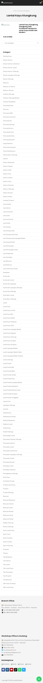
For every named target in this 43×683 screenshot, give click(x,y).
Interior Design (7, 166)
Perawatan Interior (9, 443)
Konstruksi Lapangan (9, 284)
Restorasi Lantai (8, 515)
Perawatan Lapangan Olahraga (12, 454)
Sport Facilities (7, 538)
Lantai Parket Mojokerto (10, 386)
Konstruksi (6, 276)
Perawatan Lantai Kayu (10, 451)
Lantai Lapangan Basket (10, 348)
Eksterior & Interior (9, 86)
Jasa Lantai (6, 215)
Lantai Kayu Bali (8, 314)
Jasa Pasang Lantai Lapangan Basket (14, 238)
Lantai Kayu (6, 306)
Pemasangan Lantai (9, 435)
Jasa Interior (7, 208)
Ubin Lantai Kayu (8, 587)
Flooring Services (8, 132)
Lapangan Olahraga (9, 405)
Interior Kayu (7, 181)
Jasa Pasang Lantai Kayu (10, 234)
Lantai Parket (7, 363)
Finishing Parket (8, 105)
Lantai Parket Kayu (9, 378)
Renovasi (6, 496)
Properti (5, 488)
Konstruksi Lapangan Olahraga (12, 287)
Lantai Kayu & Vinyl (9, 310)
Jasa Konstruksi (8, 212)
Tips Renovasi (7, 579)
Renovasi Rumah (8, 511)
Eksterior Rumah (8, 90)
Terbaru (5, 553)
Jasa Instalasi (7, 204)
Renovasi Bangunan (9, 500)
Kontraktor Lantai (8, 295)
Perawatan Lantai (8, 447)
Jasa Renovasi (7, 261)
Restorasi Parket (8, 519)
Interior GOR (7, 170)
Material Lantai (7, 424)
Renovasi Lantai (8, 507)
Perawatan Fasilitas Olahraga (12, 439)
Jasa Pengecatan (8, 253)
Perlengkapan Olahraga (10, 473)
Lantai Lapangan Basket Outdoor (13, 356)
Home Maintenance (9, 151)
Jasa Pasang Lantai (8, 230)
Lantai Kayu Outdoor (9, 341)
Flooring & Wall (8, 113)
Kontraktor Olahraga (9, 299)
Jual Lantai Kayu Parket (10, 268)
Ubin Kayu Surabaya (9, 583)
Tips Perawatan (8, 572)
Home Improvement (9, 147)
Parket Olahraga (8, 432)
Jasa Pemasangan (8, 246)
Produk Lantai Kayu (9, 485)
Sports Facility (7, 542)
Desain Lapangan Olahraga (11, 75)
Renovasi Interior (8, 504)
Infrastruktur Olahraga (10, 155)
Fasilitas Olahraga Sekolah (11, 98)
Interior (5, 158)
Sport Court (6, 534)
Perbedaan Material (9, 469)
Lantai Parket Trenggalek (10, 397)
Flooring (5, 109)
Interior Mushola (8, 185)
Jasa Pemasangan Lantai (10, 249)
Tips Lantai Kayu (8, 568)
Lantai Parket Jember (9, 375)
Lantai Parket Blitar (9, 371)
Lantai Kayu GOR (8, 325)
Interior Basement (8, 162)
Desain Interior (7, 60)
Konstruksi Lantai (8, 280)
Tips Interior (7, 561)
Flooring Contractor (9, 117)
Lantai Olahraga (8, 359)
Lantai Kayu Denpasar (10, 322)
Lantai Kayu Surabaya (9, 344)
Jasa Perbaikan (7, 257)
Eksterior (6, 83)
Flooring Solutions (8, 136)
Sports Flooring (8, 545)
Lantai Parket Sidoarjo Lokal (11, 390)
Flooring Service (8, 128)
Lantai (5, 303)
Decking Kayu (7, 56)
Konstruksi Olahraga (9, 291)
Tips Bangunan (7, 557)
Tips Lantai (6, 564)
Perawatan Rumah (8, 462)
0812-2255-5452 (14, 610)
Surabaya (6, 549)
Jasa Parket (6, 223)
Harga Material (7, 143)
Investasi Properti (8, 200)
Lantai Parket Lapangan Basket (12, 382)
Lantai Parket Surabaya (10, 394)
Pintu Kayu (6, 477)
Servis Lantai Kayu (8, 530)
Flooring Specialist (9, 139)
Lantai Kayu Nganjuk (9, 333)
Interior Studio (7, 196)
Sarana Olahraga (8, 526)
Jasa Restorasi (7, 265)
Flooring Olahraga (8, 124)
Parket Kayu (7, 428)
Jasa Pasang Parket (9, 242)
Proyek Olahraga (8, 492)
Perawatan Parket (8, 458)
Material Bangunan (9, 420)
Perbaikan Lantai (8, 466)
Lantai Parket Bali (8, 367)
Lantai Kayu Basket (9, 318)
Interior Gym (7, 174)
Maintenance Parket (9, 416)
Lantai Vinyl (6, 401)
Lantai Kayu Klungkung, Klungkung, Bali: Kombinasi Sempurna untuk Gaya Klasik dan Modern (28, 28)
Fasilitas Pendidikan (9, 102)
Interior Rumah (8, 193)
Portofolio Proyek (8, 481)
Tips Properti (7, 576)
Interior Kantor (8, 177)
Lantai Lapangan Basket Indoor (12, 352)
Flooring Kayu (7, 120)
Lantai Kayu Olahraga (9, 337)
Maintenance (7, 413)
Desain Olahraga (8, 79)
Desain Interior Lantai (10, 67)
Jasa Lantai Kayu (8, 219)
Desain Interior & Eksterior (11, 64)
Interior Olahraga (8, 189)
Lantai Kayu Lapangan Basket (12, 329)
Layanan (5, 409)
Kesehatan (6, 272)
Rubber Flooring (8, 523)
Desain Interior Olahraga (10, 71)
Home (15, 10)
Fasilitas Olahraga (8, 94)
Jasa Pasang (6, 227)
